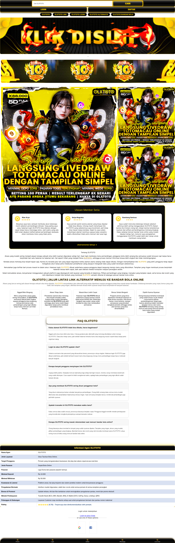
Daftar (87, 541)
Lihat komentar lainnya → (87, 245)
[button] (87, 516)
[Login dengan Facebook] (93, 528)
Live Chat (157, 541)
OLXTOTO (46, 14)
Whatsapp (122, 541)
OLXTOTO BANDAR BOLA (123, 14)
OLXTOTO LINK (61, 14)
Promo (17, 541)
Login (52, 541)
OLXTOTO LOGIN (78, 14)
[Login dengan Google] (82, 528)
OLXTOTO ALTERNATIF (99, 14)
